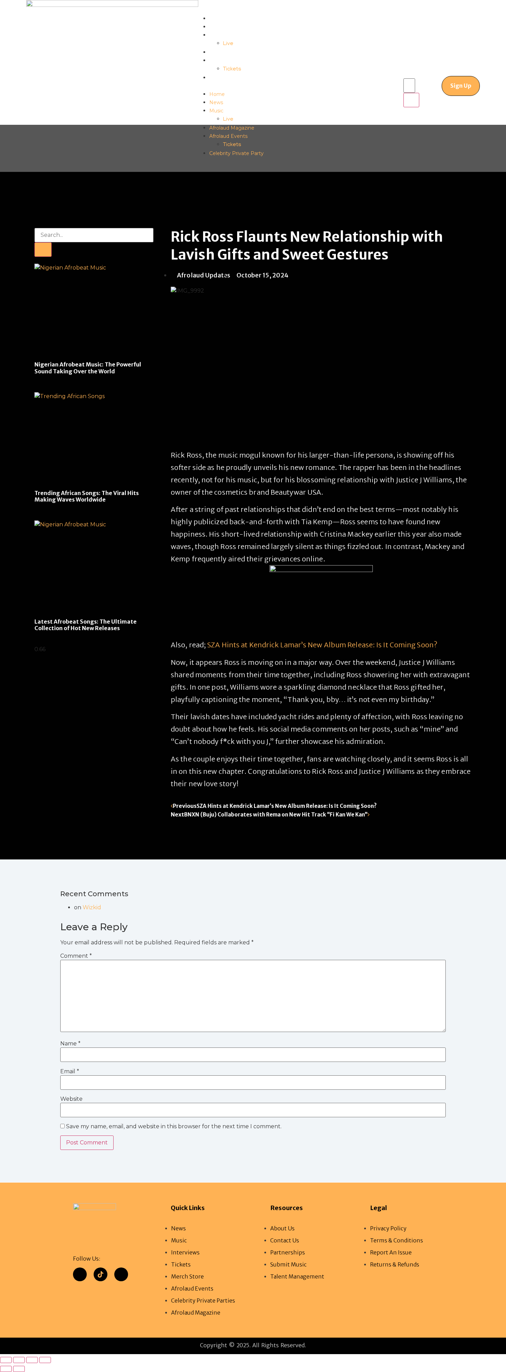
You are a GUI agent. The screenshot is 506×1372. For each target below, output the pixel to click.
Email (69, 1071)
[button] (230, 86)
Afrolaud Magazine (231, 52)
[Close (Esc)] (45, 1360)
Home (217, 18)
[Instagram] (121, 1274)
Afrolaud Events (228, 60)
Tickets (232, 69)
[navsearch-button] (409, 71)
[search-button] (411, 100)
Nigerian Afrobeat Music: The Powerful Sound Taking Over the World (87, 367)
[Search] (43, 249)
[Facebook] (80, 1274)
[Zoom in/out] (6, 1360)
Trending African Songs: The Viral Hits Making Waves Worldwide (86, 496)
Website (71, 1099)
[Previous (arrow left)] (6, 1369)
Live (228, 44)
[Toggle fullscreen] (19, 1360)
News (216, 27)
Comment (76, 956)
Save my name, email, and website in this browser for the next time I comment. (174, 1127)
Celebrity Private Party (236, 78)
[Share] (32, 1360)
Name (70, 1043)
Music (216, 35)
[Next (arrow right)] (19, 1369)
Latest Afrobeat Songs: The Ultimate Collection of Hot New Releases (85, 625)
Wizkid (92, 907)
